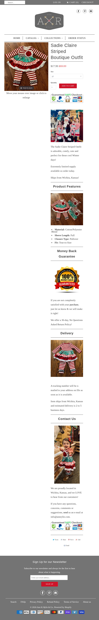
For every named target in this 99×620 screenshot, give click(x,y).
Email (67, 545)
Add (79, 540)
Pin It (71, 540)
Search (13, 602)
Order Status (77, 38)
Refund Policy (53, 602)
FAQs (23, 602)
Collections (52, 38)
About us (87, 602)
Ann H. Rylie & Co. (45, 607)
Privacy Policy (36, 602)
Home (16, 38)
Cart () (74, 2)
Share (64, 540)
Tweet (56, 540)
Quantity (54, 83)
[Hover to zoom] (26, 66)
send (65, 512)
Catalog (31, 38)
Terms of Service (71, 602)
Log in (57, 2)
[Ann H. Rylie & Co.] (49, 20)
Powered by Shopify (62, 607)
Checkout (87, 2)
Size (52, 72)
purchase (74, 304)
